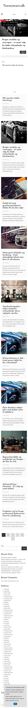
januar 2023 (7, 646)
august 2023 (7, 636)
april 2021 (6, 682)
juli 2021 (6, 676)
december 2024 (8, 610)
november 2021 (8, 668)
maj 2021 (6, 680)
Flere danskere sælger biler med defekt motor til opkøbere (13, 410)
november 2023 (8, 631)
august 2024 (7, 617)
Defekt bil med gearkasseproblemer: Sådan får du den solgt (13, 205)
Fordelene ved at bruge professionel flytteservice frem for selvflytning (14, 513)
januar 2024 (7, 629)
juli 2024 (6, 619)
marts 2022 (7, 661)
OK (15, 703)
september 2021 (8, 672)
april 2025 (6, 606)
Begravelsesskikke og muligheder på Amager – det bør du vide (14, 459)
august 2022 (7, 655)
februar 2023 (7, 644)
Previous (21, 52)
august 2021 (7, 674)
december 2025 (8, 596)
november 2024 (8, 612)
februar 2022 (7, 663)
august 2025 (7, 600)
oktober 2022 (7, 651)
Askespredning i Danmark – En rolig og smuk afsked (13, 486)
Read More (9, 52)
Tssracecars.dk (14, 6)
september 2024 (8, 615)
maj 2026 (6, 589)
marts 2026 (7, 593)
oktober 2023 (7, 633)
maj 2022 (6, 657)
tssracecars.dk (10, 24)
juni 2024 (6, 621)
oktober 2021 (7, 670)
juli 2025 (6, 602)
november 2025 (8, 598)
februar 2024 (7, 627)
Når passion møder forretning (12, 65)
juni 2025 (6, 604)
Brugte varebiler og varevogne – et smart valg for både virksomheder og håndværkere (12, 151)
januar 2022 (7, 665)
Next (24, 52)
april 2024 (6, 625)
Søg (2, 545)
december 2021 (8, 667)
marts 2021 (7, 684)
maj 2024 (6, 623)
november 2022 (8, 650)
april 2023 (6, 642)
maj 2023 (6, 640)
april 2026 (6, 591)
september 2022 (8, 653)
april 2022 (6, 659)
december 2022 (8, 648)
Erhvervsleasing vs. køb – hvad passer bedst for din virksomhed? (14, 360)
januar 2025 (7, 608)
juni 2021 (6, 678)
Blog (4, 22)
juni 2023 (6, 638)
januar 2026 (7, 595)
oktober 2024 (7, 614)
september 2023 (8, 634)
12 (22, 535)
